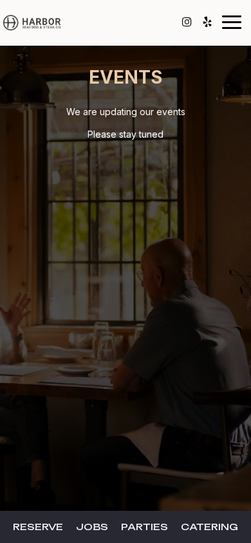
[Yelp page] (207, 22)
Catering (209, 526)
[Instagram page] (186, 22)
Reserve (38, 526)
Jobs (92, 526)
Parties (144, 526)
